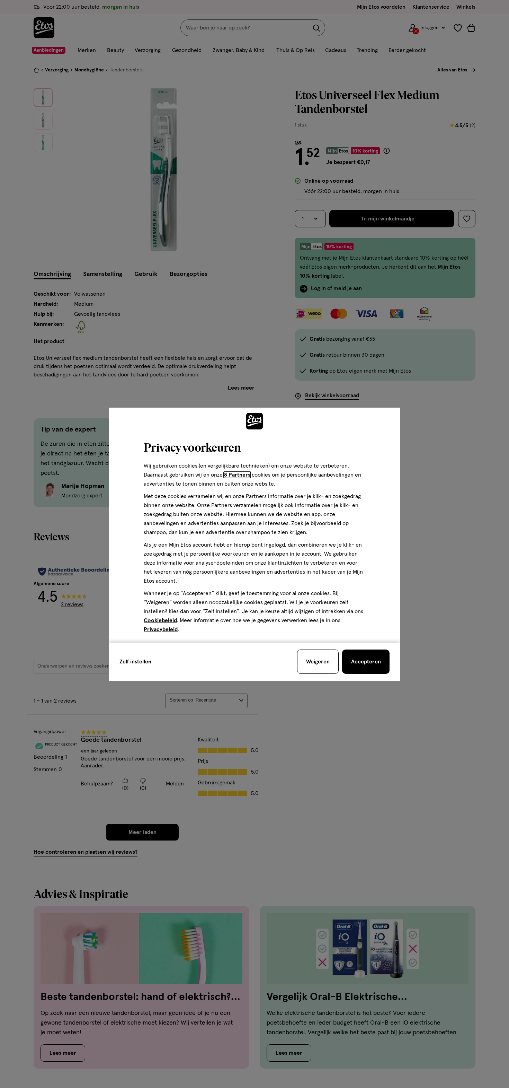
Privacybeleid (161, 629)
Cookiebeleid (160, 620)
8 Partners (237, 475)
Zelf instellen (135, 661)
